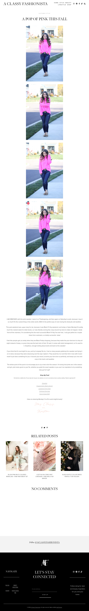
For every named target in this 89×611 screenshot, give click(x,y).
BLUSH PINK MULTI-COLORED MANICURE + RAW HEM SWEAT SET (17, 475)
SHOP (7, 590)
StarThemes (59, 607)
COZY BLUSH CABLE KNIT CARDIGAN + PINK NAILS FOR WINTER (44, 476)
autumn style (44, 13)
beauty (68, 3)
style (62, 3)
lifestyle (62, 5)
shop (69, 5)
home (56, 3)
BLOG (7, 585)
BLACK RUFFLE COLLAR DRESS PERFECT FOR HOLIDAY (72, 475)
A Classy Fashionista (26, 3)
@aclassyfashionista (47, 542)
